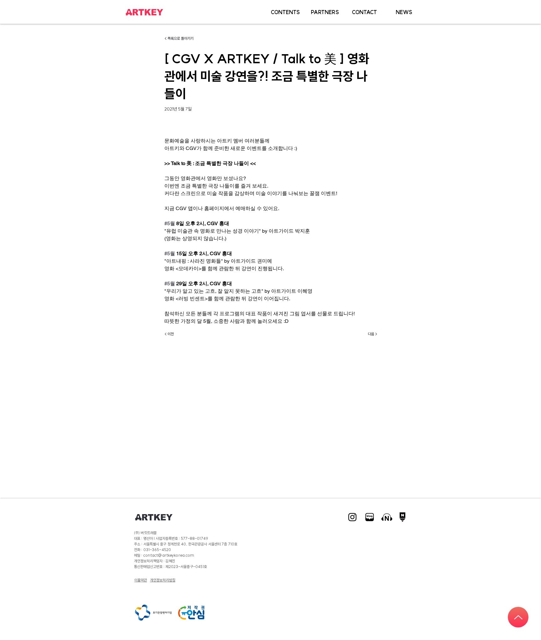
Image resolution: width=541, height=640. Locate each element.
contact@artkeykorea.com (168, 555)
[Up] (518, 617)
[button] (285, 12)
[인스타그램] (352, 517)
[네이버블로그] (369, 517)
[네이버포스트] (404, 517)
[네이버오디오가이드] (386, 517)
